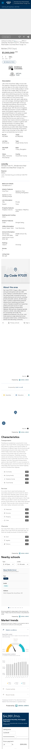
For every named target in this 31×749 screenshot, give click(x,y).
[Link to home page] (8, 2)
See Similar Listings (9, 62)
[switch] (19, 37)
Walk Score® (19, 387)
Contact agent (6, 36)
